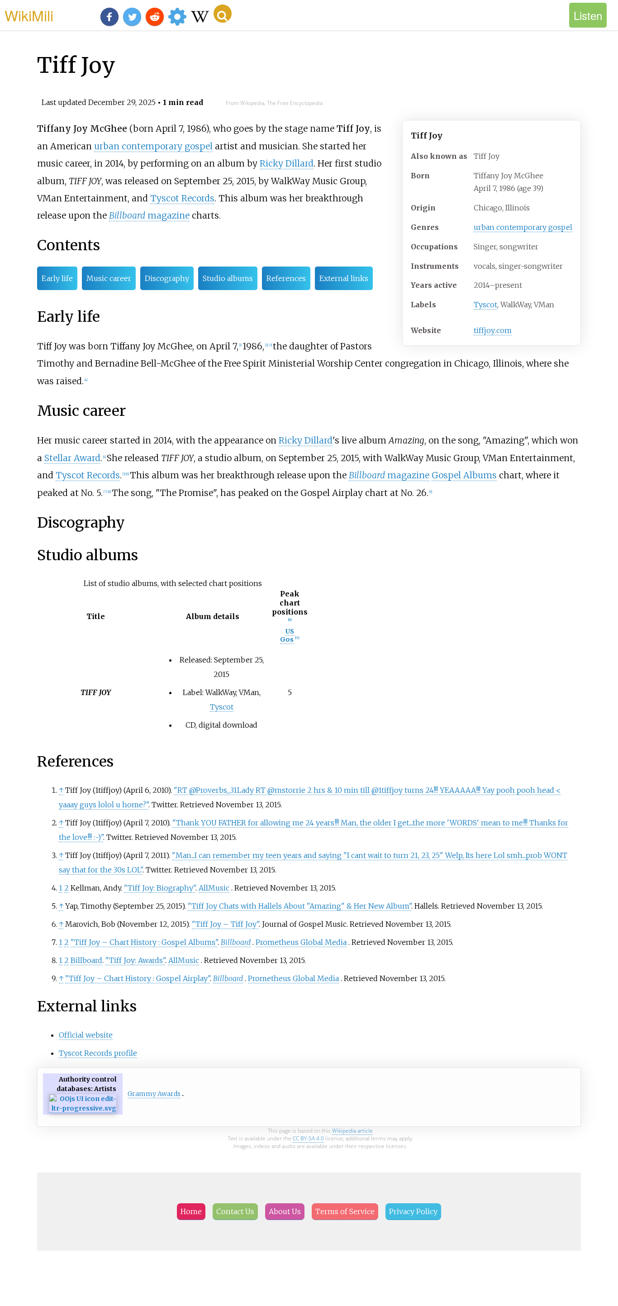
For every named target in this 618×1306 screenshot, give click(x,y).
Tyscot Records (182, 198)
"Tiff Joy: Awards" (135, 960)
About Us (285, 1211)
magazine (149, 215)
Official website (86, 1034)
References (286, 278)
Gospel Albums (464, 475)
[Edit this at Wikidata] (82, 1108)
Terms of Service (345, 1211)
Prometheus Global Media (301, 942)
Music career (108, 278)
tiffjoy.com (493, 330)
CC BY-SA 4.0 (308, 1138)
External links (343, 278)
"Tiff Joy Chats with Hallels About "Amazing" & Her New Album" (299, 905)
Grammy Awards (154, 1094)
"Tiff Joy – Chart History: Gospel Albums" (144, 942)
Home (191, 1211)
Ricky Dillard (287, 163)
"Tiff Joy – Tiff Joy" (225, 924)
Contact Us (235, 1211)
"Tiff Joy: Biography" (159, 887)
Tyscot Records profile (98, 1053)
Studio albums (228, 278)
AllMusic (214, 887)
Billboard (236, 942)
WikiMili (29, 15)
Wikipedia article (352, 1130)
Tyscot (485, 304)
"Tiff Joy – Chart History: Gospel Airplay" (137, 978)
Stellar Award (72, 458)
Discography (167, 278)
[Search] (223, 14)
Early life (57, 278)
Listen (588, 15)
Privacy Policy (413, 1211)
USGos (287, 635)
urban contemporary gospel (523, 227)
